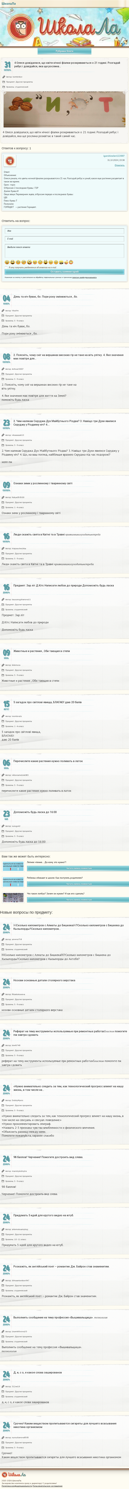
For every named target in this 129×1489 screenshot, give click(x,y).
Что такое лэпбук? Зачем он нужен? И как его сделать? (55, 893)
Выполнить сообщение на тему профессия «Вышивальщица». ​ (60, 1317)
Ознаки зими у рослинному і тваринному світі (42, 483)
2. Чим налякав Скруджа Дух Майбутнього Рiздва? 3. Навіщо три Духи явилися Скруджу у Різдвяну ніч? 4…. (64, 423)
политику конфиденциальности (84, 277)
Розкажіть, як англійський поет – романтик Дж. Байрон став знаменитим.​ (61, 1266)
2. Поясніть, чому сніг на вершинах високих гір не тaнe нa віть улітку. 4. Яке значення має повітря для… (68, 356)
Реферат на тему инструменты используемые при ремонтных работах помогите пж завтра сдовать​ (70, 1033)
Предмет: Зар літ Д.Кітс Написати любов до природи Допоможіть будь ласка (63, 585)
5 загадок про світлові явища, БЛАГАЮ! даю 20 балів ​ (47, 702)
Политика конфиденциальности (17, 1486)
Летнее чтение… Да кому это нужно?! (46, 862)
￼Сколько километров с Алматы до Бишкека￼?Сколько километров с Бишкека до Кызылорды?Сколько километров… (68, 927)
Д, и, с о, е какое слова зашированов (37, 1372)
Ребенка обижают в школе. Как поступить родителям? (55, 877)
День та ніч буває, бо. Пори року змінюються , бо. (45, 296)
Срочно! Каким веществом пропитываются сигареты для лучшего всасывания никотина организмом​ (64, 1425)
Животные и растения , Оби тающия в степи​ (41, 651)
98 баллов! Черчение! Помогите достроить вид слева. (48, 1157)
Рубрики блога (64, 51)
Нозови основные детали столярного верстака (44, 980)
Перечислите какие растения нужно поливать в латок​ (48, 761)
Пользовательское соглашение (47, 1486)
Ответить (120, 165)
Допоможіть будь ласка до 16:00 (35, 812)
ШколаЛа (9, 3)
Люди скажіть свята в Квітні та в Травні (56, 534)
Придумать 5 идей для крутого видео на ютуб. (43, 1215)
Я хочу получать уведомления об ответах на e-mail (32, 267)
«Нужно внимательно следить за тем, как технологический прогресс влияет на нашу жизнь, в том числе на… (68, 1088)
